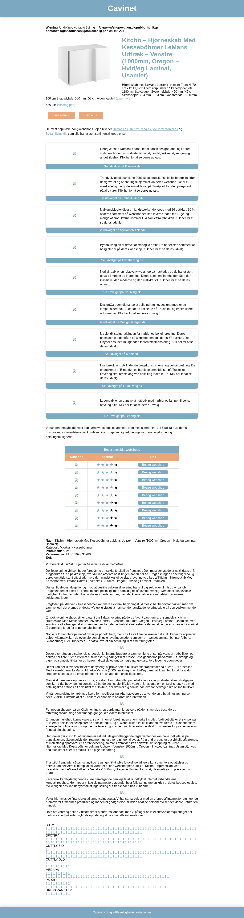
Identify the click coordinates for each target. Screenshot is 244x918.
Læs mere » (61, 115)
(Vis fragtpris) (66, 105)
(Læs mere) (123, 98)
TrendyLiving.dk (140, 129)
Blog (109, 912)
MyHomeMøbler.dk (165, 129)
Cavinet (122, 8)
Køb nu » (91, 115)
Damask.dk (120, 129)
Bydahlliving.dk (56, 133)
